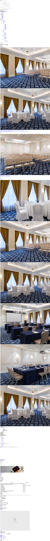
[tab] (1, 460)
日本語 (2, 13)
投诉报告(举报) (2, 441)
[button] (25, 200)
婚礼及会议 (2, 42)
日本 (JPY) (2, 17)
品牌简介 (2, 437)
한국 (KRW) (2, 15)
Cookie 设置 (2, 445)
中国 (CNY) (2, 16)
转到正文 (0, 0)
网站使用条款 (2, 442)
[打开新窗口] (3, 451)
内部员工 (2, 444)
